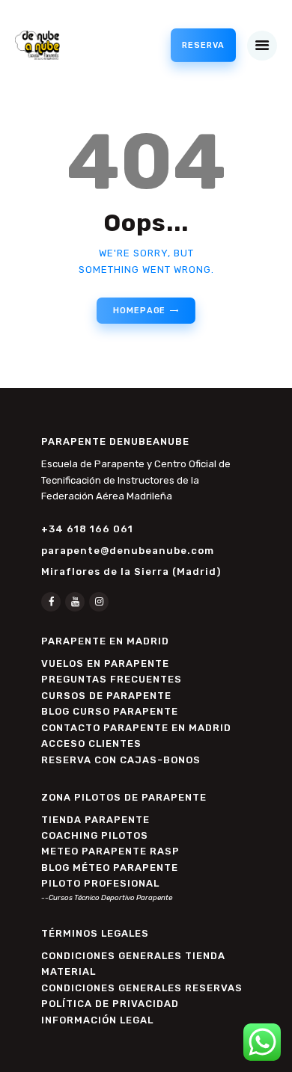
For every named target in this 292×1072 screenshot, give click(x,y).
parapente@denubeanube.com (127, 550)
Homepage (139, 310)
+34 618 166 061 (87, 529)
